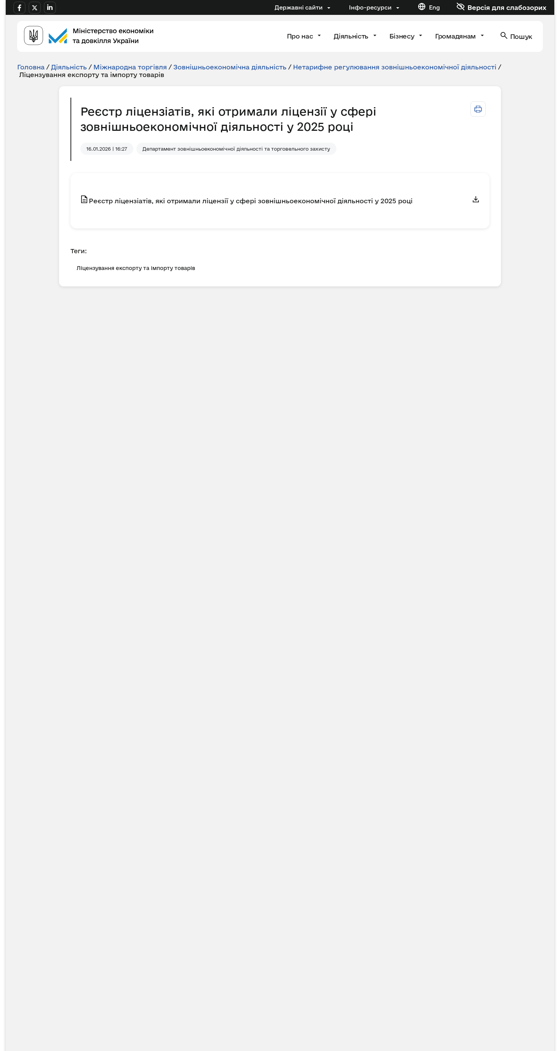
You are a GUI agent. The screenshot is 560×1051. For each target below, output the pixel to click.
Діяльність (352, 36)
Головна (31, 67)
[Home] (89, 36)
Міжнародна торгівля (130, 67)
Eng (434, 7)
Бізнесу (402, 36)
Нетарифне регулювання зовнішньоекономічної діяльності (394, 67)
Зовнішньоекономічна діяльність (229, 67)
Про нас (301, 36)
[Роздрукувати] (478, 109)
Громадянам (456, 36)
